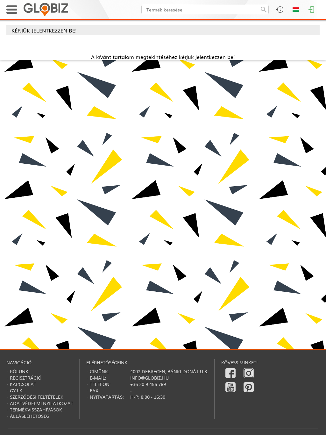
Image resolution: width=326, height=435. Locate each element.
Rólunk (19, 371)
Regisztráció (25, 377)
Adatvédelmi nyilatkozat (41, 403)
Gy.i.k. (17, 390)
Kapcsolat (23, 384)
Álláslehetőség (29, 416)
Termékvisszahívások (36, 409)
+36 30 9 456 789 (148, 384)
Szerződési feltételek (36, 397)
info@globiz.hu (149, 377)
